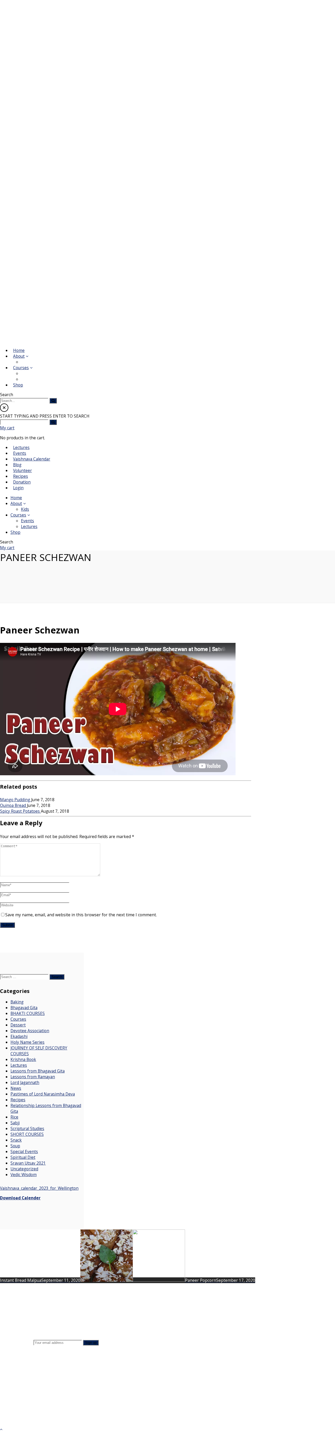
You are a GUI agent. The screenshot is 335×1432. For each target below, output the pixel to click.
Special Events (24, 1151)
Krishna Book (23, 1059)
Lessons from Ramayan (32, 1077)
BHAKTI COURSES (27, 1013)
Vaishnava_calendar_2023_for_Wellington (39, 1188)
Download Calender (20, 1198)
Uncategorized (24, 1169)
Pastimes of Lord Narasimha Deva (42, 1094)
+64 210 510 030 (286, 1394)
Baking (17, 1002)
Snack (16, 1140)
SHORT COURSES (27, 1134)
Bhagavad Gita (23, 1007)
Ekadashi (18, 1036)
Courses (18, 1019)
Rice (14, 1117)
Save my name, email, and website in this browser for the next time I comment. (81, 915)
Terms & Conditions (53, 1319)
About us (42, 1299)
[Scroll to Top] (1, 1429)
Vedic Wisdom (23, 1174)
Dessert (18, 1025)
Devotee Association (29, 1031)
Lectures (18, 1065)
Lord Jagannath (24, 1082)
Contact (41, 1309)
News (15, 1088)
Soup (15, 1146)
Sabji (15, 1123)
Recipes (17, 1100)
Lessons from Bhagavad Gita (37, 1071)
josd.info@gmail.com (282, 1400)
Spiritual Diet (22, 1157)
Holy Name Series (27, 1042)
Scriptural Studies (27, 1128)
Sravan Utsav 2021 (28, 1163)
